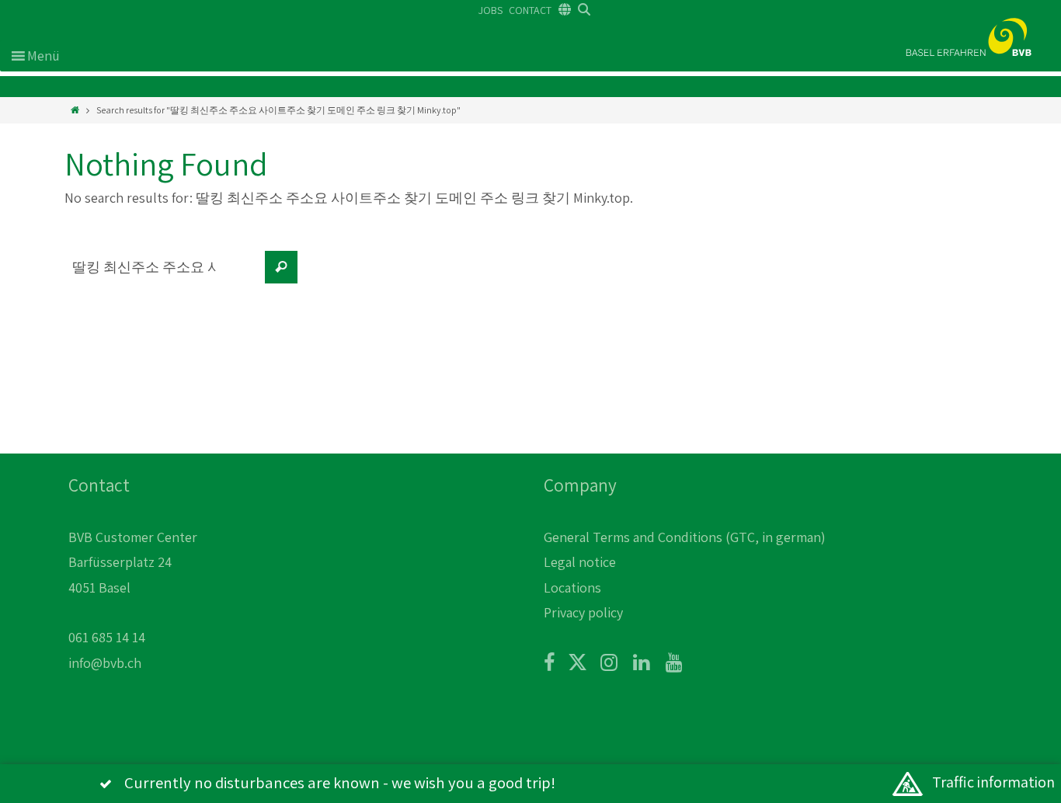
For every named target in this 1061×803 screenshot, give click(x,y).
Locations (572, 587)
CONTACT (530, 10)
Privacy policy (583, 612)
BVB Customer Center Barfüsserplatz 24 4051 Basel (132, 562)
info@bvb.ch (104, 663)
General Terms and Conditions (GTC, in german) (685, 537)
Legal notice (580, 562)
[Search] (281, 267)
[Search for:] (161, 275)
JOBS (490, 10)
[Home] (75, 110)
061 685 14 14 (106, 637)
